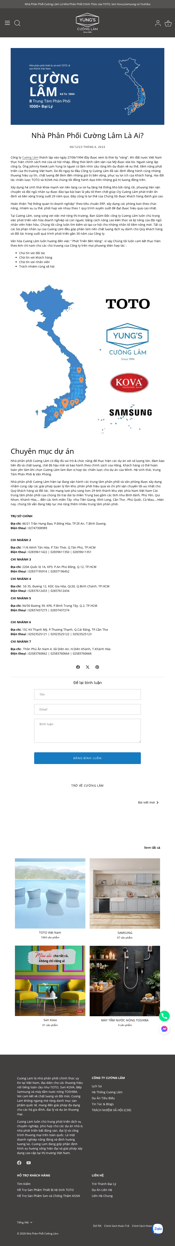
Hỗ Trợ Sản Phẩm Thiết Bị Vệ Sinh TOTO (45, 1190)
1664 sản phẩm (50, 937)
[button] (164, 1028)
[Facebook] (19, 1162)
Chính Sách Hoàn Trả (116, 1225)
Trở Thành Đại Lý (104, 1184)
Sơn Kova (50, 1020)
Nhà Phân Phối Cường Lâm (42, 1233)
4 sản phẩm (125, 1025)
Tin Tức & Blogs (103, 1104)
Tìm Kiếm (24, 1184)
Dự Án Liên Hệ (102, 1190)
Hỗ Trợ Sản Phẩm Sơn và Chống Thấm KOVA (48, 1196)
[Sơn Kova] (50, 981)
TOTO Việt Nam (50, 932)
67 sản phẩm (125, 937)
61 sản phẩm (50, 1025)
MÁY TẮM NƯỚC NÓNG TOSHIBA (125, 1020)
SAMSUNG (125, 933)
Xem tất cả (152, 847)
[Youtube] (28, 1162)
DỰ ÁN (97, 1225)
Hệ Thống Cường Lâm (107, 1092)
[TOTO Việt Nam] (50, 893)
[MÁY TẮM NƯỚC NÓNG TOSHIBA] (125, 981)
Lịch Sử (97, 1086)
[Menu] (7, 23)
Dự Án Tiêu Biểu (103, 1098)
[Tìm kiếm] (17, 23)
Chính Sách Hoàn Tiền (145, 1225)
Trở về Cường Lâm (87, 785)
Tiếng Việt (23, 1222)
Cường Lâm (30, 157)
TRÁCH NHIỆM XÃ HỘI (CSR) (111, 1110)
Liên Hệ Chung (102, 1196)
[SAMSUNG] (125, 893)
